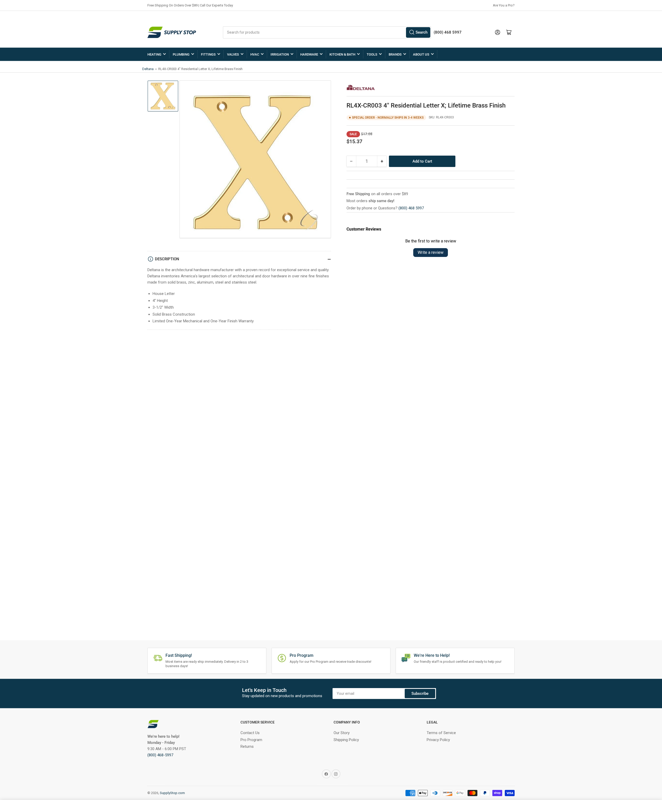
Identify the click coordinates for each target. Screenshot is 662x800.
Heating (154, 54)
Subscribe (419, 693)
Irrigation (279, 54)
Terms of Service (441, 732)
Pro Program (251, 739)
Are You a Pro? (504, 5)
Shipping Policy (346, 739)
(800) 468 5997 (411, 208)
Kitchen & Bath (342, 54)
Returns (247, 746)
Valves (233, 54)
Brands (395, 54)
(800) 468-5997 (160, 755)
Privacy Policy (438, 739)
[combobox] (327, 32)
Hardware (309, 54)
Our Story (342, 732)
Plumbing (181, 54)
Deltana (148, 69)
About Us (421, 54)
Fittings (208, 54)
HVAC (254, 54)
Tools (372, 54)
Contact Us (250, 732)
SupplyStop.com (172, 793)
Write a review (430, 252)
